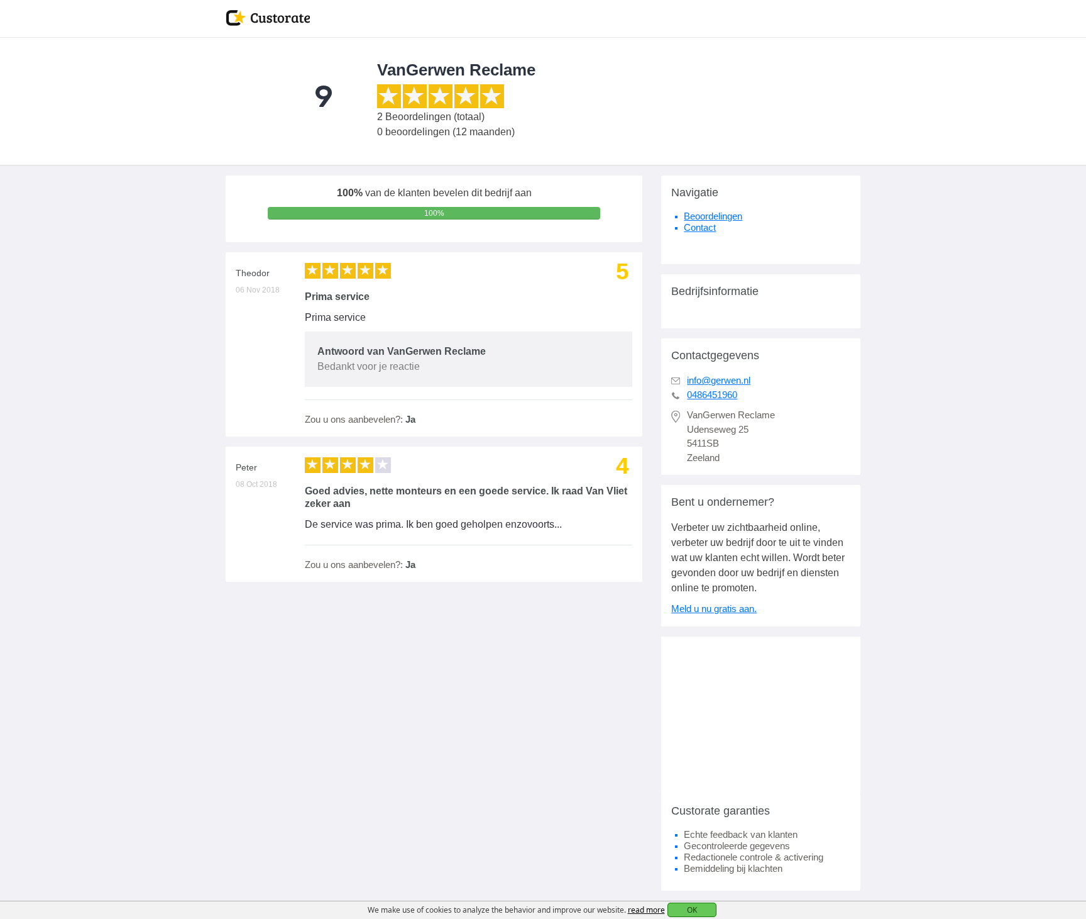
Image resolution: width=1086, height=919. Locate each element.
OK (692, 910)
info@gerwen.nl (718, 380)
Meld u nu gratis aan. (714, 608)
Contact (700, 227)
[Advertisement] (760, 715)
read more (646, 910)
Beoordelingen (713, 216)
